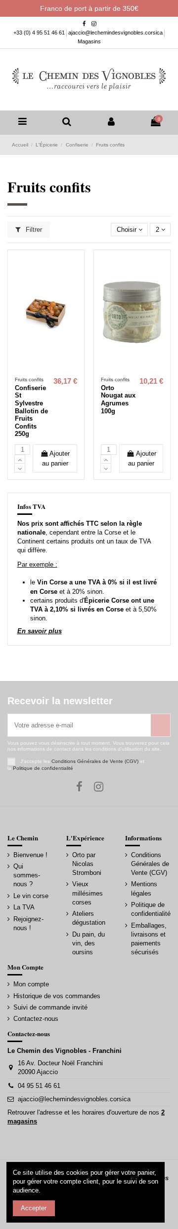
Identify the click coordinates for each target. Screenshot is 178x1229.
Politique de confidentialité (43, 768)
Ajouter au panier (56, 458)
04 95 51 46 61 (39, 1085)
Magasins (89, 41)
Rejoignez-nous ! (28, 923)
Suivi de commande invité (50, 1007)
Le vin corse (30, 896)
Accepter (33, 1208)
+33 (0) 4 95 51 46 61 (39, 33)
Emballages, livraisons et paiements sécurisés (149, 939)
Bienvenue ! (30, 855)
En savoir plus (39, 631)
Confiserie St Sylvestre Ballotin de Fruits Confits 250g (31, 411)
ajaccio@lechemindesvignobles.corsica (116, 33)
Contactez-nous (35, 1018)
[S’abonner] (160, 725)
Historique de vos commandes (56, 996)
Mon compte (31, 984)
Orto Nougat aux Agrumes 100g (118, 399)
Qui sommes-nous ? (26, 875)
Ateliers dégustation (88, 918)
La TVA (24, 907)
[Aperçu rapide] (52, 368)
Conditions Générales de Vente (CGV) (94, 761)
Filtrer (33, 229)
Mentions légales (144, 888)
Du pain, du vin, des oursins (88, 943)
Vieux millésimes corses (87, 892)
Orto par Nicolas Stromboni (86, 863)
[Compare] (39, 368)
